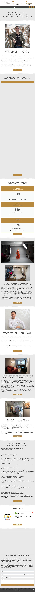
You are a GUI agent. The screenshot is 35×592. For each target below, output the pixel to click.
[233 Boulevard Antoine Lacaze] (13, 1)
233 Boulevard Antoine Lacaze (17, 3)
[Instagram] (31, 7)
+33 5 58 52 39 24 (29, 3)
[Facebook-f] (29, 7)
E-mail (2, 573)
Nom (2, 570)
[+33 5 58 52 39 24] (26, 1)
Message (2, 579)
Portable (25, 573)
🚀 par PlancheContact (17, 590)
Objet (2, 576)
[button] (14, 7)
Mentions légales (23, 589)
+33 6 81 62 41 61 (28, 4)
